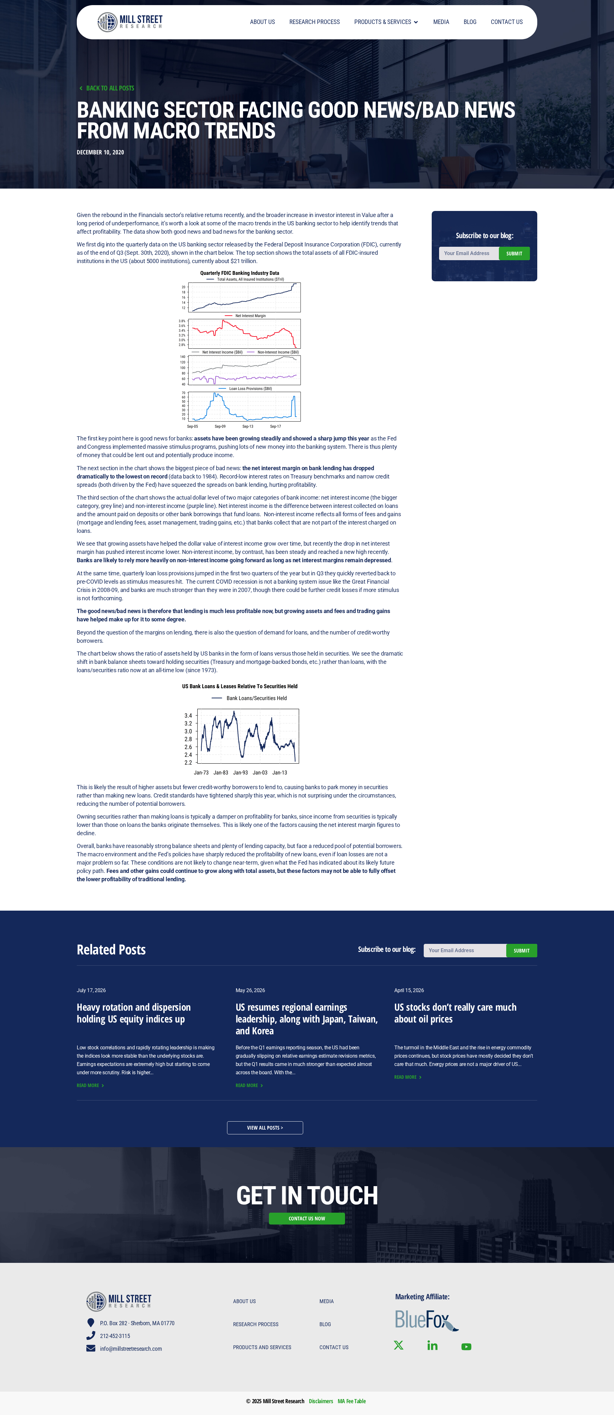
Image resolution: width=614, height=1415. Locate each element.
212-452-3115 (115, 1336)
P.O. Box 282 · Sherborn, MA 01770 (137, 1323)
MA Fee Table (352, 1401)
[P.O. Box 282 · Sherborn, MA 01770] (90, 1322)
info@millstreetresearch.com (131, 1348)
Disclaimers (321, 1401)
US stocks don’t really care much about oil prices (455, 1012)
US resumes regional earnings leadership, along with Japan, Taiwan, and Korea (307, 1018)
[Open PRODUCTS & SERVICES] (416, 22)
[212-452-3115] (90, 1335)
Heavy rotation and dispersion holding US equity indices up (134, 1012)
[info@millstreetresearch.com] (90, 1348)
